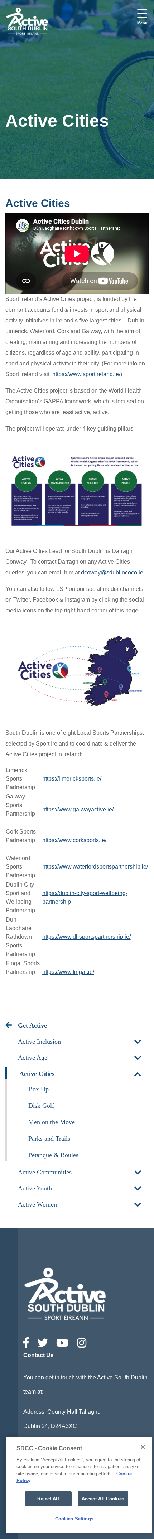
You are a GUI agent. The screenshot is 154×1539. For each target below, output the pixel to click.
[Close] (143, 1447)
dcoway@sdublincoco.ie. (113, 572)
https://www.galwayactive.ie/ (78, 809)
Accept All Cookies (103, 1498)
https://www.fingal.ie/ (68, 972)
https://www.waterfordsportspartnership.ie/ (95, 867)
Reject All (48, 1498)
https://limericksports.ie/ (71, 779)
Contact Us (38, 1355)
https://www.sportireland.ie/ (86, 374)
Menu (142, 23)
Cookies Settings (74, 1518)
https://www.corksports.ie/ (74, 840)
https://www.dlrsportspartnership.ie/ (86, 937)
